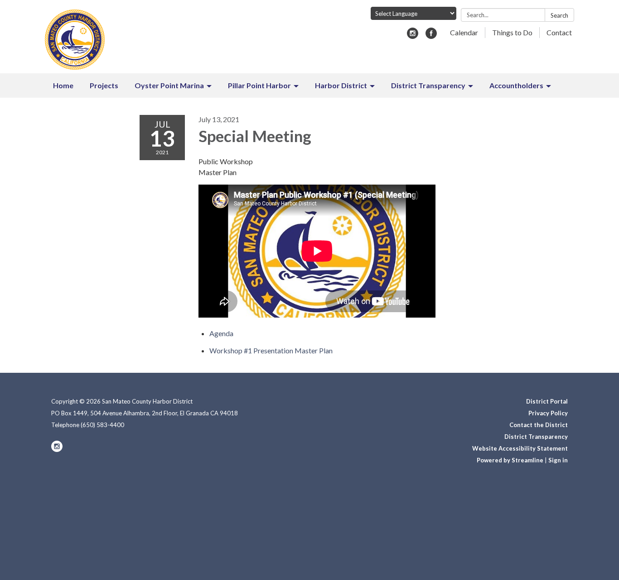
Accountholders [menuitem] (516, 85)
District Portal (547, 401)
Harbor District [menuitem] (341, 85)
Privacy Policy (548, 413)
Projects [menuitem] (104, 85)
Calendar (464, 32)
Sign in (558, 460)
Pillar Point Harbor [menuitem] (259, 85)
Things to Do (512, 32)
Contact (559, 32)
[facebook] (431, 36)
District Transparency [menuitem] (428, 85)
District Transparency (536, 436)
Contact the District (538, 424)
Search (559, 15)
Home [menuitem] (63, 85)
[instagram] (412, 36)
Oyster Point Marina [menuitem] (169, 85)
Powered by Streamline (510, 460)
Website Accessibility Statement (520, 448)
